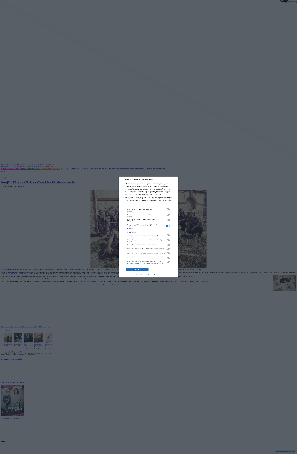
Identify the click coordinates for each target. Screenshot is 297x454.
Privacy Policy (157, 274)
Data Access (148, 274)
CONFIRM (137, 269)
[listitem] (148, 206)
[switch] (168, 209)
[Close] (175, 179)
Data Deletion (139, 274)
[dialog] (148, 227)
